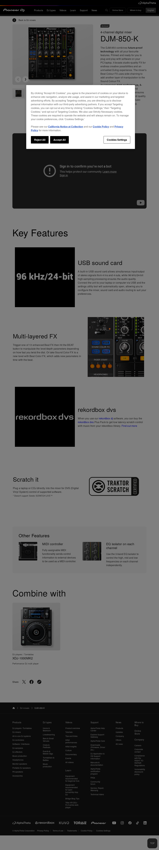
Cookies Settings (117, 139)
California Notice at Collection (65, 126)
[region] (80, 117)
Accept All (59, 139)
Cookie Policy (101, 126)
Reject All (39, 139)
